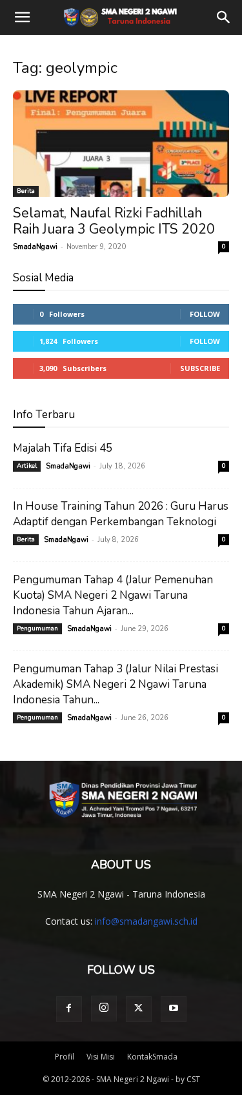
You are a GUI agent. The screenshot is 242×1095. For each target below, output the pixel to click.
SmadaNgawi (35, 247)
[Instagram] (104, 1008)
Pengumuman (37, 628)
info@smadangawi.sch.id (146, 921)
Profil (64, 1056)
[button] (22, 17)
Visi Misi (100, 1056)
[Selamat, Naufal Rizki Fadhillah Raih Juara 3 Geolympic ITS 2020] (121, 143)
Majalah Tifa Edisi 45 (62, 448)
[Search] (224, 17)
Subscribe (200, 368)
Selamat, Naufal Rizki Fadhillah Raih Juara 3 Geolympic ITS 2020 (114, 221)
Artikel (27, 465)
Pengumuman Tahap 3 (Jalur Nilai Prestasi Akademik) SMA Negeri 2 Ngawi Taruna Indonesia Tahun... (115, 684)
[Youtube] (174, 1009)
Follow (205, 314)
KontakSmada (152, 1056)
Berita (26, 191)
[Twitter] (139, 1009)
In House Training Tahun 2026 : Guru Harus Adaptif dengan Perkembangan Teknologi (120, 514)
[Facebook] (69, 1009)
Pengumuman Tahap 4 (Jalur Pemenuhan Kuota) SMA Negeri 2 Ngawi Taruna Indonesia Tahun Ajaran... (113, 595)
